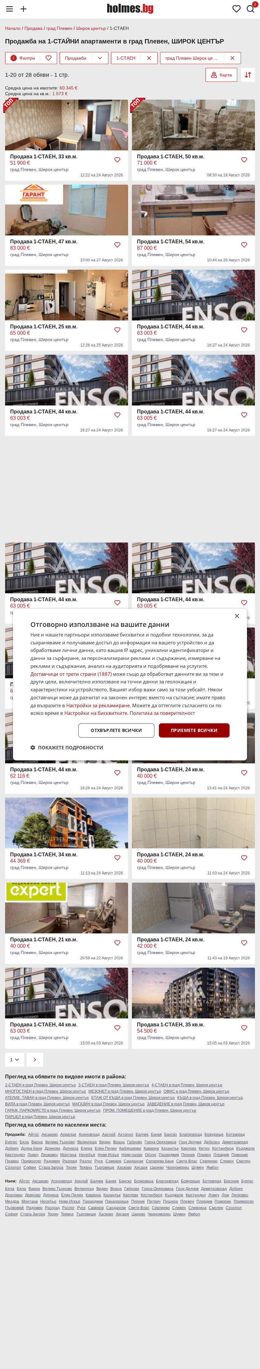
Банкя (156, 1134)
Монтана (68, 1155)
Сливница (197, 1208)
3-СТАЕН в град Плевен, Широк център (113, 1085)
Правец (12, 1161)
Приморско (31, 1161)
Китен (204, 1148)
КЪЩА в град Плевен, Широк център (210, 1098)
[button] (66, 747)
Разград (69, 1161)
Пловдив (221, 1155)
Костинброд (223, 1148)
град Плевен (59, 28)
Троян (71, 1167)
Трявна (85, 1167)
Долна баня (31, 1148)
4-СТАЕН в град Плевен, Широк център (187, 1085)
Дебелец (212, 1142)
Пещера (170, 1201)
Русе (98, 1161)
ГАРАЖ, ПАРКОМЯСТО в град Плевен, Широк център (53, 1110)
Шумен (198, 1167)
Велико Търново (60, 1142)
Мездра (12, 1201)
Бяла (24, 1142)
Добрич (11, 1148)
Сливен (227, 1161)
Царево (157, 1167)
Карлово (188, 1148)
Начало (13, 28)
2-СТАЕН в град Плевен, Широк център (40, 1085)
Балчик (142, 1134)
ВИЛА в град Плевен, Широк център (37, 1104)
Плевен (204, 1155)
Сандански (133, 1161)
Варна (37, 1142)
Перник (188, 1155)
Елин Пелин (106, 1148)
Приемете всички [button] (194, 730)
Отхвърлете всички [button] (116, 730)
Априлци (68, 1134)
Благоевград (190, 1134)
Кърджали (245, 1148)
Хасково (124, 1167)
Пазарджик (169, 1155)
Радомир (52, 1161)
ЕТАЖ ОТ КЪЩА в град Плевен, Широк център (133, 1098)
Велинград (87, 1142)
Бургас (11, 1142)
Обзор (150, 1155)
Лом (225, 1195)
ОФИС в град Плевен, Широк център (196, 1091)
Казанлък (170, 1148)
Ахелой (108, 1134)
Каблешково (130, 1148)
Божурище (214, 1134)
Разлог (86, 1161)
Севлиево (209, 1161)
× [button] (236, 616)
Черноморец (177, 1167)
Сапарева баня (160, 1161)
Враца (119, 1142)
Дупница (70, 1148)
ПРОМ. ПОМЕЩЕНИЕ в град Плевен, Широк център (149, 1110)
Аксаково (50, 1134)
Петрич (153, 1201)
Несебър (87, 1155)
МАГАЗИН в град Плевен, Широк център (108, 1104)
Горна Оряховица (160, 1142)
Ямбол (212, 1167)
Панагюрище (117, 1201)
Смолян (243, 1161)
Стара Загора (51, 1167)
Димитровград (235, 1142)
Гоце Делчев (190, 1142)
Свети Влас (186, 1161)
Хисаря (140, 1167)
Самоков (113, 1161)
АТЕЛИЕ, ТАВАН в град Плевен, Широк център (47, 1098)
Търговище (104, 1167)
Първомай (14, 1208)
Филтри (24, 58)
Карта (226, 74)
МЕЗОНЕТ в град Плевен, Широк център (124, 1091)
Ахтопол (125, 1134)
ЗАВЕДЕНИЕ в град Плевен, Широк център (185, 1104)
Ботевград (235, 1134)
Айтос (33, 1134)
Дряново (52, 1148)
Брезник (231, 1181)
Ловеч (33, 1155)
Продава (33, 28)
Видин (105, 1142)
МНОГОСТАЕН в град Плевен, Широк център (45, 1091)
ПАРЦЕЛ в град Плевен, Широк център (40, 1117)
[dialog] (130, 684)
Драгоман (14, 1195)
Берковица (143, 1181)
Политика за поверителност (162, 713)
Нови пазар (131, 1155)
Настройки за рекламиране (98, 705)
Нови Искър (108, 1155)
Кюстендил (15, 1155)
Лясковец (49, 1155)
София (29, 1167)
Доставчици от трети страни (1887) (71, 673)
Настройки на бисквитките (95, 713)
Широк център (91, 28)
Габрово (134, 1142)
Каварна (151, 1148)
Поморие (239, 1155)
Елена (86, 1148)
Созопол (13, 1167)
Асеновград (89, 1134)
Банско (170, 1134)
